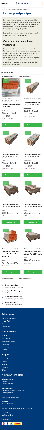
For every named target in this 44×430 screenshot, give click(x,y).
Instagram (5, 367)
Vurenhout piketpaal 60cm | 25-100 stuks (11, 105)
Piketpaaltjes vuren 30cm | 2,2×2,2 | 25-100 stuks (33, 155)
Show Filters (8, 72)
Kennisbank (5, 344)
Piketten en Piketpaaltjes (32, 99)
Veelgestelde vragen (8, 341)
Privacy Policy (6, 321)
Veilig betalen (6, 326)
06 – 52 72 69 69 (7, 404)
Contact (4, 336)
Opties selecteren (11, 125)
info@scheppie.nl (7, 415)
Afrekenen (5, 350)
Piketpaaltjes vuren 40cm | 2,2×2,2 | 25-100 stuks (11, 155)
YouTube (4, 361)
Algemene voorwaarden (9, 318)
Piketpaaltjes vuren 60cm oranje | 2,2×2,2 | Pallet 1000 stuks (10, 254)
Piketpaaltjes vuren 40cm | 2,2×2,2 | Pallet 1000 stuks (33, 205)
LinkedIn (4, 364)
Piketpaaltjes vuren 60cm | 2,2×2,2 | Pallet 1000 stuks (11, 205)
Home (3, 9)
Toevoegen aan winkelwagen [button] (11, 222)
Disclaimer (5, 324)
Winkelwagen (6, 347)
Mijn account (6, 338)
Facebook (5, 359)
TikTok (4, 370)
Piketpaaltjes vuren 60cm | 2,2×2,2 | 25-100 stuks (33, 103)
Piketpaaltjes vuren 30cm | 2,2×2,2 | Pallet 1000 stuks (33, 253)
